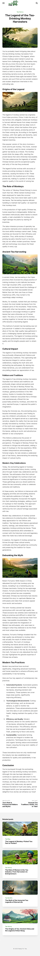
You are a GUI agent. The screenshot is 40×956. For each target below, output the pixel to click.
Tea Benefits (8, 898)
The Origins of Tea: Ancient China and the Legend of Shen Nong (19, 930)
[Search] (37, 3)
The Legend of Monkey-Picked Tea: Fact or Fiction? (19, 842)
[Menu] (3, 3)
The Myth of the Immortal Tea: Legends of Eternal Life (16, 901)
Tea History (20, 12)
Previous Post (10, 803)
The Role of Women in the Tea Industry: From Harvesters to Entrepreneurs (16, 872)
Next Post (29, 803)
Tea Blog (7, 839)
